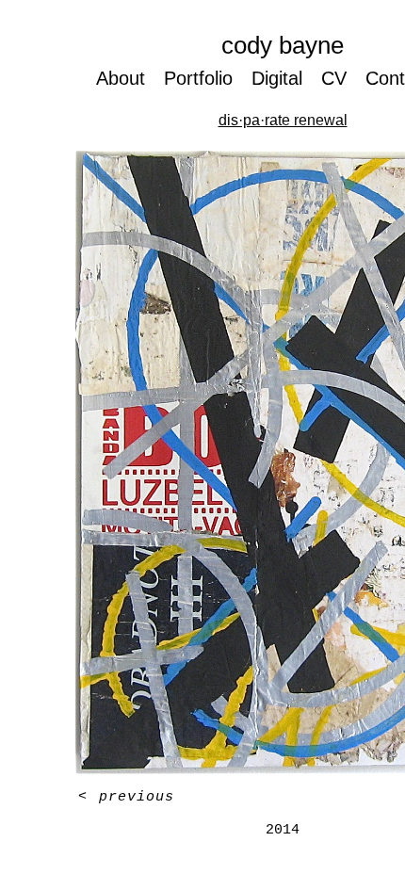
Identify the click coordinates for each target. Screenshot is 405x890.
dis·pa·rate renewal (283, 120)
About (117, 77)
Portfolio (198, 77)
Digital (281, 77)
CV (340, 77)
